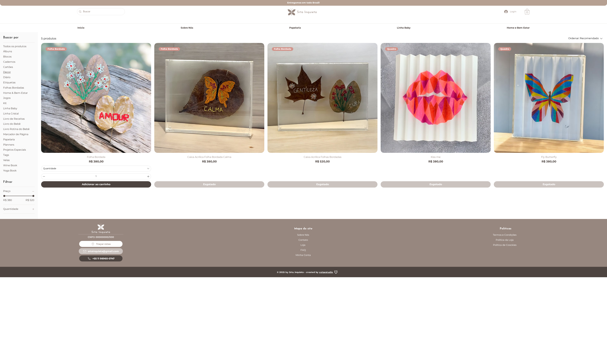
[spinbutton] (96, 176)
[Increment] (148, 176)
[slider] (4, 196)
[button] (527, 12)
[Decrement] (44, 176)
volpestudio (326, 272)
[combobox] (96, 169)
